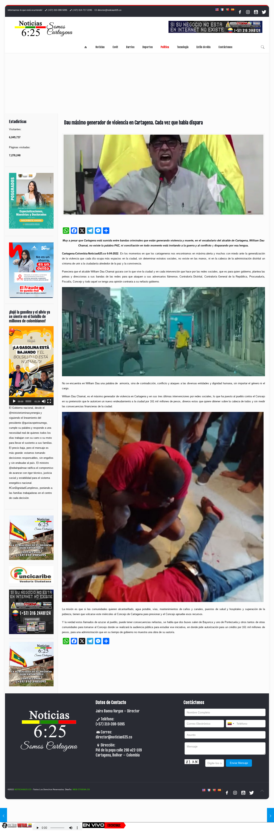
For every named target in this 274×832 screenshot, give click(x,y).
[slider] (28, 401)
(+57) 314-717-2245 (82, 10)
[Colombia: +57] (230, 723)
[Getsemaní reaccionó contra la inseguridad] (3, 816)
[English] (217, 9)
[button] (31, 366)
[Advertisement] (137, 83)
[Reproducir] (14, 401)
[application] (31, 365)
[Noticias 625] (44, 29)
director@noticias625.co (109, 10)
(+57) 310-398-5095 (57, 10)
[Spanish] (232, 9)
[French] (222, 9)
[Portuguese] (227, 9)
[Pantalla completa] (49, 401)
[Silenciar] (44, 401)
